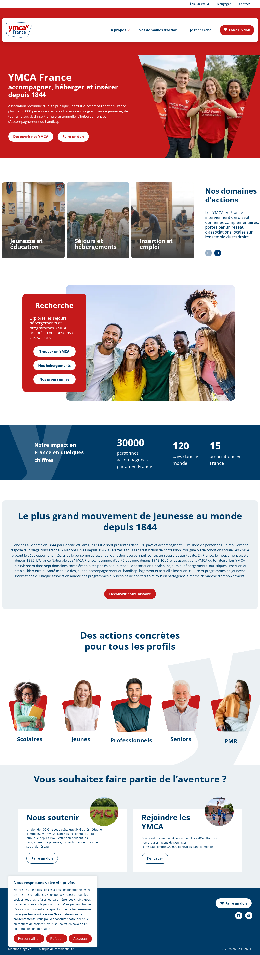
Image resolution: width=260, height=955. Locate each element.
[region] (53, 911)
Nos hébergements (54, 365)
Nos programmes (54, 379)
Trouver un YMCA (54, 351)
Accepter (80, 938)
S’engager (224, 4)
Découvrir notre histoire (130, 594)
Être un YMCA (199, 4)
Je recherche (200, 30)
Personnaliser (29, 938)
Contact (244, 4)
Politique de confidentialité (32, 929)
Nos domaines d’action (158, 30)
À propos (118, 30)
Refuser (56, 938)
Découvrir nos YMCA (30, 136)
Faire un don (239, 30)
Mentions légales (19, 949)
